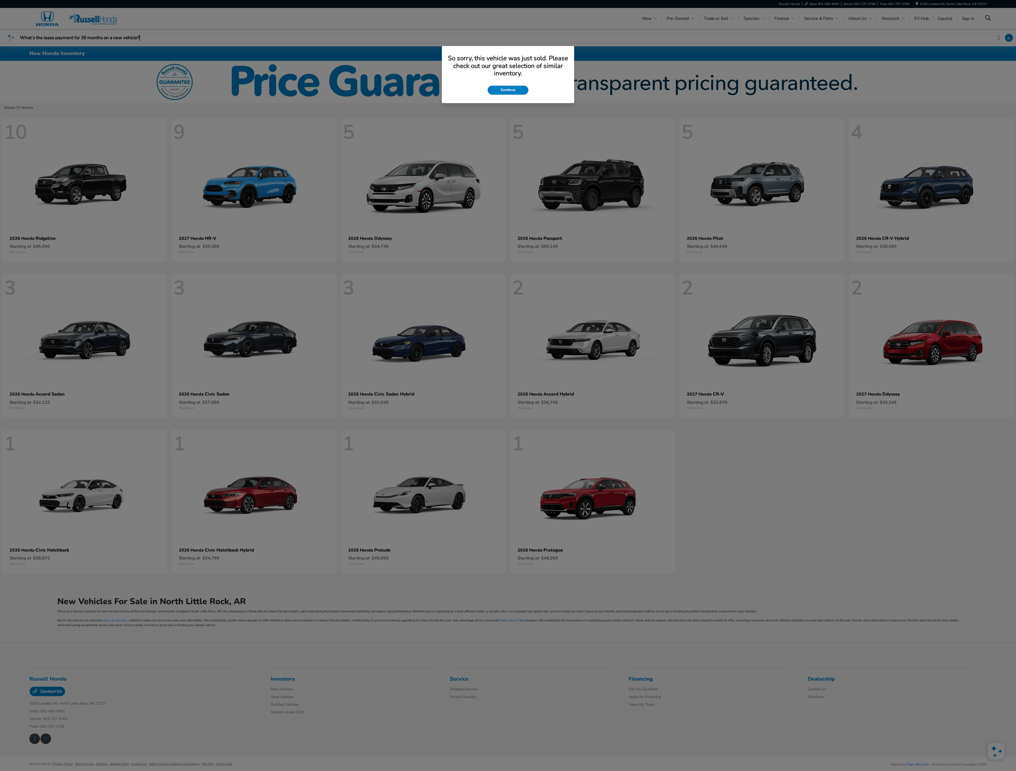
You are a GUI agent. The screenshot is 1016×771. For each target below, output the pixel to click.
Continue (508, 90)
